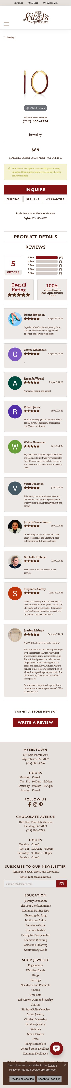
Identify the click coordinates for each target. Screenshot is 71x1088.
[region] (35, 81)
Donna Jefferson (34, 314)
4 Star (31, 261)
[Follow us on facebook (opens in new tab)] (29, 804)
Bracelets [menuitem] (35, 994)
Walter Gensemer (35, 442)
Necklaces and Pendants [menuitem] (35, 985)
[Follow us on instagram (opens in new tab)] (35, 804)
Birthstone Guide (35, 920)
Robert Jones (32, 407)
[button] (18, 3)
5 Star (31, 257)
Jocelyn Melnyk (34, 630)
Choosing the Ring (35, 915)
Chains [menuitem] (35, 989)
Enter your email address (35, 876)
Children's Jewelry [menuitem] (35, 1019)
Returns (32, 199)
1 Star (31, 273)
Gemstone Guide (36, 925)
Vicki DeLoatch (34, 483)
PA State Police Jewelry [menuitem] (35, 1009)
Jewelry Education (35, 900)
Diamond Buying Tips (35, 910)
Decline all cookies (22, 1078)
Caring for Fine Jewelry (35, 935)
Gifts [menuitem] (35, 1038)
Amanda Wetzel (34, 378)
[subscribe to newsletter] (61, 883)
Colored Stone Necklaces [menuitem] (36, 1048)
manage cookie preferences (38, 1069)
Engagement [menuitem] (35, 965)
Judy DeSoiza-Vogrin (37, 522)
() (61, 257)
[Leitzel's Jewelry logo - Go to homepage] (35, 17)
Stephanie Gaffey (35, 589)
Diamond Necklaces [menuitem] (35, 1053)
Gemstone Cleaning (35, 944)
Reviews (35, 247)
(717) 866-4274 (36, 121)
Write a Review (35, 722)
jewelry (11, 37)
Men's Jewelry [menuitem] (35, 1034)
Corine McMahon (35, 349)
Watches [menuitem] (35, 1029)
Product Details (35, 237)
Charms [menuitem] (35, 1004)
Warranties (55, 199)
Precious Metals (35, 930)
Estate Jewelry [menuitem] (35, 1014)
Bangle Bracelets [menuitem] (35, 1043)
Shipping (13, 199)
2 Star (31, 269)
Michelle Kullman (35, 557)
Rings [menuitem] (35, 975)
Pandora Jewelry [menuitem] (36, 1024)
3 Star (31, 265)
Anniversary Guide (35, 949)
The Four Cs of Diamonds (36, 905)
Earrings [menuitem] (35, 980)
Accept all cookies (49, 1078)
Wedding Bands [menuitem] (35, 970)
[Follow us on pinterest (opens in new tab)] (41, 804)
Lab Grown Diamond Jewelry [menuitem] (35, 999)
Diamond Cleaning (35, 939)
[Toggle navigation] (6, 22)
